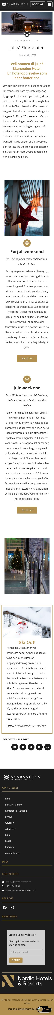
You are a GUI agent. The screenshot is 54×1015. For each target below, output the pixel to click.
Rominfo (9, 846)
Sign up (16, 960)
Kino (7, 834)
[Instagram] (12, 907)
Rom (7, 798)
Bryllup (8, 816)
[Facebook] (4, 907)
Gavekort (9, 822)
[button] (49, 4)
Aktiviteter (10, 828)
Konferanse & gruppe (16, 810)
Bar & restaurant (13, 804)
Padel (8, 840)
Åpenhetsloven (12, 853)
